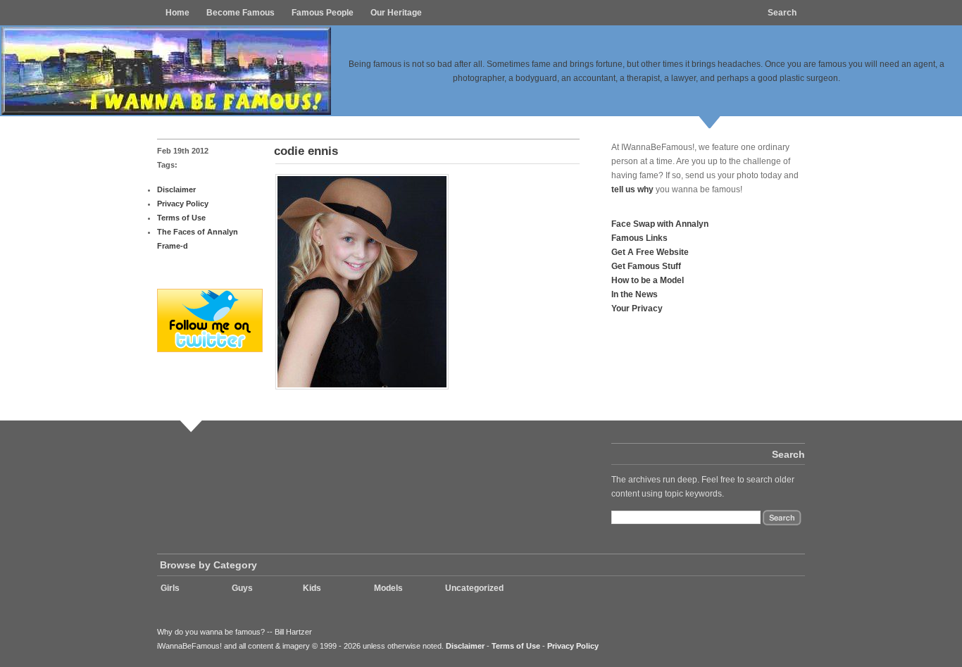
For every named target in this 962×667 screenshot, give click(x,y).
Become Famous (240, 13)
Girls (170, 588)
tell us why (632, 189)
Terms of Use (181, 217)
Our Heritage (396, 13)
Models (388, 588)
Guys (242, 588)
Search (782, 13)
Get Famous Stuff (646, 265)
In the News (634, 294)
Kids (312, 588)
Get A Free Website (650, 251)
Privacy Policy (182, 203)
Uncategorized (474, 588)
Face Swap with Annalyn (659, 223)
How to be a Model (647, 280)
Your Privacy (637, 308)
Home (177, 13)
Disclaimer (176, 189)
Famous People (323, 13)
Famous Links (639, 237)
